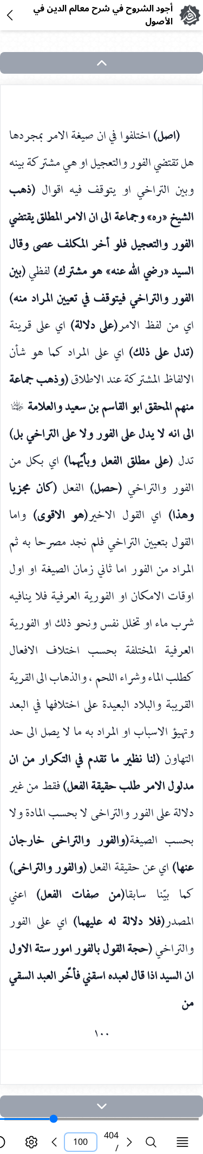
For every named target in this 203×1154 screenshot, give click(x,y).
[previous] (54, 1142)
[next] (101, 1106)
